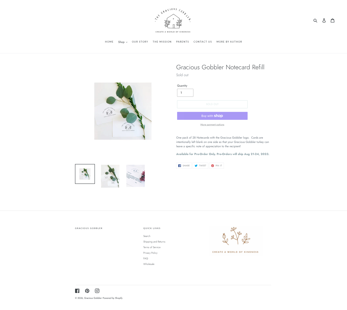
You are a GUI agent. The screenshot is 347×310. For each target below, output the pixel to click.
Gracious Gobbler (93, 298)
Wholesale (148, 264)
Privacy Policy (150, 253)
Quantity (182, 86)
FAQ (145, 258)
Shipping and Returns (154, 241)
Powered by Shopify (113, 298)
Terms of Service (151, 247)
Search (146, 236)
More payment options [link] (212, 124)
